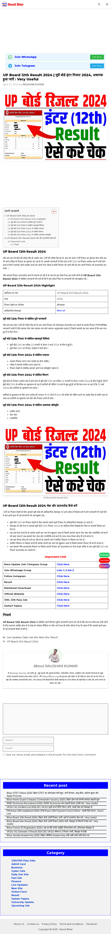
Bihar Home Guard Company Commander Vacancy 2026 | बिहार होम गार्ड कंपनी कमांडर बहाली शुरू (53, 799)
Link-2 (70, 570)
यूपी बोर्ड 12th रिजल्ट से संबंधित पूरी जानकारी (26, 222)
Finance (16, 881)
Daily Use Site (30, 637)
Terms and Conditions (71, 924)
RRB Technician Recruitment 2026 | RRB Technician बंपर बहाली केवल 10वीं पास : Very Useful (52, 803)
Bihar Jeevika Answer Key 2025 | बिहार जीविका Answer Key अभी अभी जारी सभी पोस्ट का (48, 835)
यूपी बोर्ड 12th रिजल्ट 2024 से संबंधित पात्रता (27, 228)
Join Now (97, 57)
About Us (19, 924)
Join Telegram (25, 65)
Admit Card (18, 864)
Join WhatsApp (26, 57)
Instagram (104, 566)
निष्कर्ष (16, 245)
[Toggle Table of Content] (52, 211)
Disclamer (91, 924)
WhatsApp (104, 555)
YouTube (104, 560)
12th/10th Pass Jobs (23, 860)
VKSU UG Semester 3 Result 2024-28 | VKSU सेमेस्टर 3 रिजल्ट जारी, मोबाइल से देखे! (47, 831)
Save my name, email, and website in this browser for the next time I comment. (51, 754)
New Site (44, 637)
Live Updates (14, 637)
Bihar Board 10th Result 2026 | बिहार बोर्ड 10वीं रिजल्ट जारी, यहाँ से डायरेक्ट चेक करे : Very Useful (52, 817)
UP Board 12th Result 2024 (20, 215)
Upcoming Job (20, 905)
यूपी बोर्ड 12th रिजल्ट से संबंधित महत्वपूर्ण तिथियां (27, 225)
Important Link (18, 241)
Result (54, 637)
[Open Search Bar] (99, 4)
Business (17, 867)
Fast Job (16, 878)
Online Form (19, 891)
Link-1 (61, 570)
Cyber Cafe (18, 871)
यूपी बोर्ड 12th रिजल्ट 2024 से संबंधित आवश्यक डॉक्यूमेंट (31, 234)
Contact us (33, 924)
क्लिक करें (61, 310)
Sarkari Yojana (20, 898)
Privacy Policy (49, 924)
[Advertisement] (55, 32)
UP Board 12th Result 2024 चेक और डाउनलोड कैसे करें (31, 238)
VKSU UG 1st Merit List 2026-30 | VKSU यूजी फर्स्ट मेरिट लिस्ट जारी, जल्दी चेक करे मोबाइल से (49, 807)
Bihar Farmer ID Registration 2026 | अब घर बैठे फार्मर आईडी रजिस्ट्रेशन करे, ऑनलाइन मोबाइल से (50, 828)
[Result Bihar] (12, 4)
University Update (22, 902)
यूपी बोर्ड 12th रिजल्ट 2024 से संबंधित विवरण (27, 231)
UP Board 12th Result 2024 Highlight (28, 219)
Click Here (63, 576)
